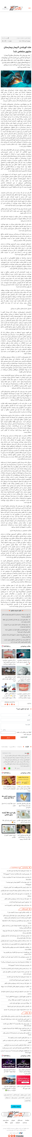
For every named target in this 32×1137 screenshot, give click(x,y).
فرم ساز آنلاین (16, 1095)
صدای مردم (6, 1120)
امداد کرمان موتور (8, 1095)
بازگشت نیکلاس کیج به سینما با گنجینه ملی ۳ (18, 912)
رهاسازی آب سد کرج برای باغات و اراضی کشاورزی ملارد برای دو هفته (16, 895)
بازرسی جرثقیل (24, 1095)
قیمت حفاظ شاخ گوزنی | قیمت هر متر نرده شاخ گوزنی (16, 1045)
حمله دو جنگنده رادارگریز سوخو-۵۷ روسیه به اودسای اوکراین (15, 891)
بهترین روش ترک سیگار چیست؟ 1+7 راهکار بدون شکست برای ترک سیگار (17, 1024)
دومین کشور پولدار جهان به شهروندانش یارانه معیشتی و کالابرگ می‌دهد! (16, 636)
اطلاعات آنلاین (16, 8)
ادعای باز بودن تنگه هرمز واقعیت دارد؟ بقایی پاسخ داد (16, 887)
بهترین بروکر (14, 1098)
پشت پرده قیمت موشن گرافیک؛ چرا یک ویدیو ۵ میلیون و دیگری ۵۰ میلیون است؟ (17, 1029)
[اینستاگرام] (14, 1136)
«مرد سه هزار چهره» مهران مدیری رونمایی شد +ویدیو (16, 1010)
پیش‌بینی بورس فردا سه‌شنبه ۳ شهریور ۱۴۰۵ (18, 965)
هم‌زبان (13, 1120)
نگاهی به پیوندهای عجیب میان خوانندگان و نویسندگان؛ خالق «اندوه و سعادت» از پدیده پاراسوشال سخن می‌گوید (17, 917)
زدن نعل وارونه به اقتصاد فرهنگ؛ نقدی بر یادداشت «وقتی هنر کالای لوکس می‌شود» (16, 927)
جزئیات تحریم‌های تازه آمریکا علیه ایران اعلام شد (18, 871)
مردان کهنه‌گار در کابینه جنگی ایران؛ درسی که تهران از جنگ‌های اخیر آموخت (17, 626)
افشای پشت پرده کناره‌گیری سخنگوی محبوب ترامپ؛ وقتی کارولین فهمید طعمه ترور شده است (17, 641)
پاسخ (18, 768)
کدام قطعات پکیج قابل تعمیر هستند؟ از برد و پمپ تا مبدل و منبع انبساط (16, 1052)
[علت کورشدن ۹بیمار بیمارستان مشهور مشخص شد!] (16, 79)
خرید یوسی (28, 1098)
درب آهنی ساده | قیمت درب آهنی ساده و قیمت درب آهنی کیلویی (17, 1041)
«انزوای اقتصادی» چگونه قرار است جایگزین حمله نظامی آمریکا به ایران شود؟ (17, 631)
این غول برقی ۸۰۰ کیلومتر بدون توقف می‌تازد (18, 1000)
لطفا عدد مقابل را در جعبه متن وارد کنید (24, 733)
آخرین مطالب (25, 909)
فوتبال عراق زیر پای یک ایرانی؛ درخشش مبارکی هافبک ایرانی (15, 1016)
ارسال (8, 738)
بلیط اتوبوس (27, 1100)
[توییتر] (12, 1136)
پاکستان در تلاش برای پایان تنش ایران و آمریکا (18, 1006)
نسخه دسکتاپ (16, 1106)
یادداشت (25, 1123)
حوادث (18, 38)
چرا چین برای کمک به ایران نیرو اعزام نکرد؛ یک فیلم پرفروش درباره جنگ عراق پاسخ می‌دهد (16, 937)
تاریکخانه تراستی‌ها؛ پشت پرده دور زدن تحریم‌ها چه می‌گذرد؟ (15, 962)
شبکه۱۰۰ (27, 1120)
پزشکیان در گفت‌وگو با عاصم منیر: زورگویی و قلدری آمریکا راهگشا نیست (17, 948)
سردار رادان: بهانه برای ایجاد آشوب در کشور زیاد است (17, 905)
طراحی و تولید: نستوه (14, 1133)
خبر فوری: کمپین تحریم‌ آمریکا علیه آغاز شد (19, 902)
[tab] (26, 867)
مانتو (29, 1095)
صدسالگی (20, 1120)
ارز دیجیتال (8, 1098)
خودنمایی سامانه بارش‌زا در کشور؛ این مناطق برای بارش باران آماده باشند (17, 973)
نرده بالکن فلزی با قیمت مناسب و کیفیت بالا (18, 1038)
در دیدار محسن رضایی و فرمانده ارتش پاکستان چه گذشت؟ (15, 968)
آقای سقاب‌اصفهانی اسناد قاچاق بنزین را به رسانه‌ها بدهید (15, 944)
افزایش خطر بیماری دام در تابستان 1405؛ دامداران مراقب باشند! (17, 1034)
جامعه (22, 38)
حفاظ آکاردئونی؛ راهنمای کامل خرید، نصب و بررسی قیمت (15, 1048)
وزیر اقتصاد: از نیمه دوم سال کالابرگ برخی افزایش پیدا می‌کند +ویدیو (17, 953)
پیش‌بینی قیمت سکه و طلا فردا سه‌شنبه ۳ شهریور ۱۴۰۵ (16, 874)
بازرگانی (26, 1013)
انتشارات (18, 1123)
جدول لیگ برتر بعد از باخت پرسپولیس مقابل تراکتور (17, 899)
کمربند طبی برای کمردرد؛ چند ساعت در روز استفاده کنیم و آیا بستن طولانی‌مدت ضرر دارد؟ (16, 1020)
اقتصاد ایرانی (21, 1098)
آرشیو (11, 1123)
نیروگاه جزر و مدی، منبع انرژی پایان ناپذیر (19, 1003)
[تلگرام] (9, 1136)
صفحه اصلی (27, 38)
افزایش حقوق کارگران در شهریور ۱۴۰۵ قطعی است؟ (17, 997)
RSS (6, 1123)
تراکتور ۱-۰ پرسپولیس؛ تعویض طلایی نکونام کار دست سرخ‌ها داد (16, 988)
